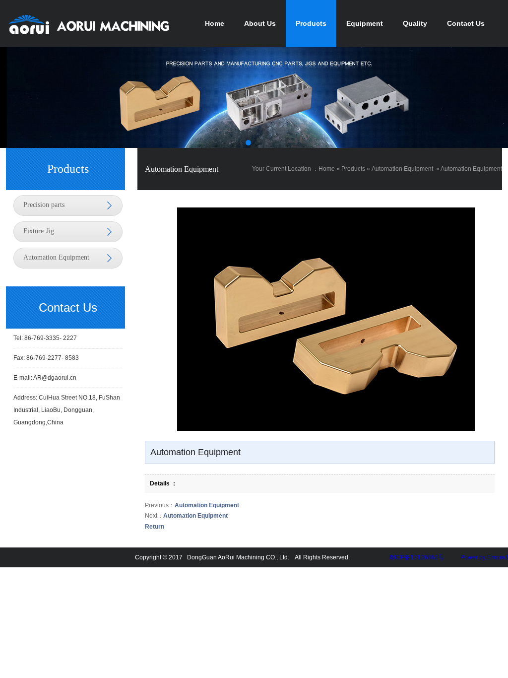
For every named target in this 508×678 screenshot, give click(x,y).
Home (326, 168)
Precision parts (43, 204)
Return (154, 526)
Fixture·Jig (38, 231)
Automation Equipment (56, 257)
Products (353, 168)
